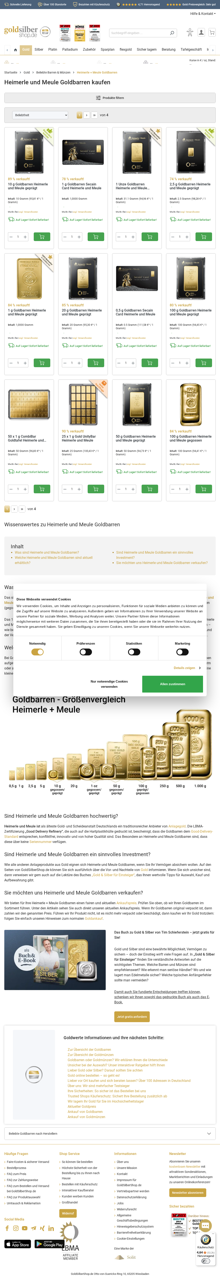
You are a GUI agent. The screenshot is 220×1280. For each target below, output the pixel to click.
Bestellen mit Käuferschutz (80, 1184)
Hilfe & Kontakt (201, 14)
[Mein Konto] (201, 32)
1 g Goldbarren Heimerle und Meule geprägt (27, 312)
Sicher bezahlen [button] (181, 1206)
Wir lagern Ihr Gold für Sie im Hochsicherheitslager (106, 1101)
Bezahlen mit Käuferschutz (94, 4)
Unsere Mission (127, 1168)
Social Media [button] (14, 1219)
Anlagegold (177, 826)
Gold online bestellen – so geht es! (94, 1075)
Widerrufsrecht (127, 1209)
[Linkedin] (51, 1228)
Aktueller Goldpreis (82, 1107)
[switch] (86, 652)
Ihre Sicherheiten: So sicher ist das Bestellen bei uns (107, 1091)
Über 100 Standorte (55, 4)
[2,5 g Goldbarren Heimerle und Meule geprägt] (191, 152)
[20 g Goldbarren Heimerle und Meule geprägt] (83, 278)
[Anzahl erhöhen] (25, 236)
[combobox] (138, 33)
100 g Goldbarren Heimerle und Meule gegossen (191, 439)
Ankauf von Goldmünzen (86, 1117)
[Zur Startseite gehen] (27, 32)
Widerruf (68, 1213)
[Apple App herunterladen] (17, 1243)
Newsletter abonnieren (187, 1192)
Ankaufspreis (126, 903)
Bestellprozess (16, 1168)
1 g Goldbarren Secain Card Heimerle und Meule (81, 186)
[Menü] (213, 1234)
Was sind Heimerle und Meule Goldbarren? (47, 552)
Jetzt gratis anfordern (132, 1016)
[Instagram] (16, 1228)
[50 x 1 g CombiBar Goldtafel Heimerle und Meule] (29, 404)
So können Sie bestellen (77, 1162)
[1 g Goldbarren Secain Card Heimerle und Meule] (83, 152)
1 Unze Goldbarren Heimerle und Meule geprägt (131, 186)
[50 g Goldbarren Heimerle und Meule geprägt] (137, 404)
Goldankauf (94, 919)
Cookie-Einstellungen (131, 1239)
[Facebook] (7, 1228)
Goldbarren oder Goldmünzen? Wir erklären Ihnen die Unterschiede (118, 1060)
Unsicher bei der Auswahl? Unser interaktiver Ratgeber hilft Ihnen (116, 1065)
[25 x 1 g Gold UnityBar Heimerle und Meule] (83, 404)
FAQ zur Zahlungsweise (22, 1180)
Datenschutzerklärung (132, 1197)
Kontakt (122, 1174)
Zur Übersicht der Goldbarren (89, 1050)
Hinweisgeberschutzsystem (135, 1226)
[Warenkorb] (212, 32)
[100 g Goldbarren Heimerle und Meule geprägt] (191, 278)
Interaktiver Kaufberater (78, 1190)
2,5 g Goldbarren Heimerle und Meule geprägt (190, 186)
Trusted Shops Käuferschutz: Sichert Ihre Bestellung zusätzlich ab (117, 1096)
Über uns (123, 1162)
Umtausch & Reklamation (24, 1203)
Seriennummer (40, 842)
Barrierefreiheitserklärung (134, 1233)
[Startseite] (15, 50)
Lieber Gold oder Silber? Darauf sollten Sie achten (105, 1070)
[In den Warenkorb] (42, 236)
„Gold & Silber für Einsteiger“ (113, 875)
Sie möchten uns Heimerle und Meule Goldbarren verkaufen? (162, 563)
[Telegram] (33, 1228)
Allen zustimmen (172, 684)
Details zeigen (184, 668)
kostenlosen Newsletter (184, 1167)
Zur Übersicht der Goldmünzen (91, 1055)
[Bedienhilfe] (190, 32)
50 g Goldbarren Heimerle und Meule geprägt (136, 439)
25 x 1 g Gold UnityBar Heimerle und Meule (79, 439)
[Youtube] (25, 1228)
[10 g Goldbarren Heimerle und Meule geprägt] (29, 152)
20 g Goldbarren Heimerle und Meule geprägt (82, 312)
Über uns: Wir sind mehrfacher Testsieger (99, 1086)
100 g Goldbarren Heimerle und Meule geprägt (191, 312)
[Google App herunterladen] (49, 1243)
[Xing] (42, 1228)
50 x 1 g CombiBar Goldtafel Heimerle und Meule (26, 439)
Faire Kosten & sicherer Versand (28, 1162)
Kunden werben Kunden (78, 1196)
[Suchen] (172, 33)
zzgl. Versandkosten (28, 212)
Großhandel (70, 1202)
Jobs (120, 1203)
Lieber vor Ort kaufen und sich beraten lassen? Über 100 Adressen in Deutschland (129, 1081)
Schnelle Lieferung (20, 4)
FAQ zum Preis (16, 1174)
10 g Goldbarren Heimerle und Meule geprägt (28, 186)
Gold (144, 870)
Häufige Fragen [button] (16, 1154)
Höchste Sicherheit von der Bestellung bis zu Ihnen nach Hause (81, 1173)
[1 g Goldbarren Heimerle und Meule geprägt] (29, 278)
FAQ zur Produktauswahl (23, 1197)
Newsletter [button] (177, 1154)
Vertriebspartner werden (133, 1191)
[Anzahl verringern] (11, 236)
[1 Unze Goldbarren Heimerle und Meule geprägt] (137, 152)
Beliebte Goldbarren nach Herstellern (33, 1133)
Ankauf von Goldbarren (85, 1112)
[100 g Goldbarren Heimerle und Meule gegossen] (191, 404)
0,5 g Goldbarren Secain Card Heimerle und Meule (135, 312)
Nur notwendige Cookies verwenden (109, 684)
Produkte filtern (113, 98)
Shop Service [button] (69, 1154)
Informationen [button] (125, 1154)
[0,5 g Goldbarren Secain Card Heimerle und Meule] (137, 278)
